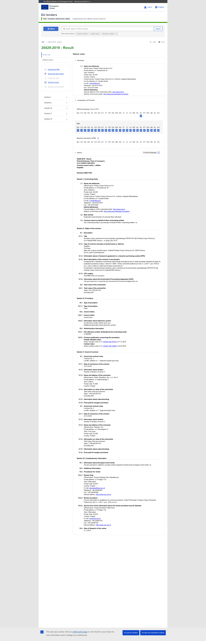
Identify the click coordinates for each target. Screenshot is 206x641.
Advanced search (82, 34)
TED (42, 42)
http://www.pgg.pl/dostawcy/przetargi (115, 94)
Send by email (53, 82)
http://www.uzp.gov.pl (103, 494)
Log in (149, 7)
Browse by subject (109, 34)
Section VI (48, 119)
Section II (47, 103)
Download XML (54, 69)
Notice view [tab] (46, 55)
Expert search (95, 34)
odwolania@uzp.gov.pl (97, 488)
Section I (47, 97)
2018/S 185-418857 (110, 346)
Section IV (48, 108)
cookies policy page (79, 632)
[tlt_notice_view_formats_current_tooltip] (159, 153)
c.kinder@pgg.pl (94, 83)
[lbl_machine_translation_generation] (98, 138)
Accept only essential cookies (153, 633)
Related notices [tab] (48, 60)
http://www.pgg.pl (118, 92)
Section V (48, 113)
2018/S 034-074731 (110, 342)
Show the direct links (56, 74)
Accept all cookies (131, 633)
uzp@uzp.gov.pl (94, 518)
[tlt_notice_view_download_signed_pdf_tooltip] (141, 115)
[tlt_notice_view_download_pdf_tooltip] (78, 130)
